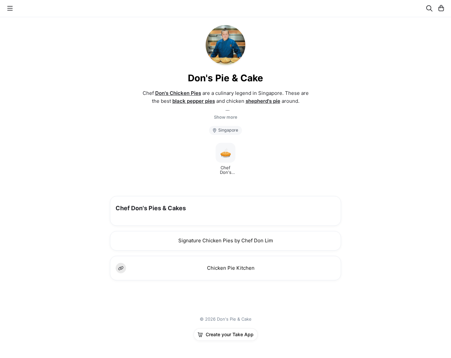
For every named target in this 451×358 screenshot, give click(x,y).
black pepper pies (193, 101)
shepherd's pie (263, 101)
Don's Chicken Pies (178, 93)
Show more (225, 117)
